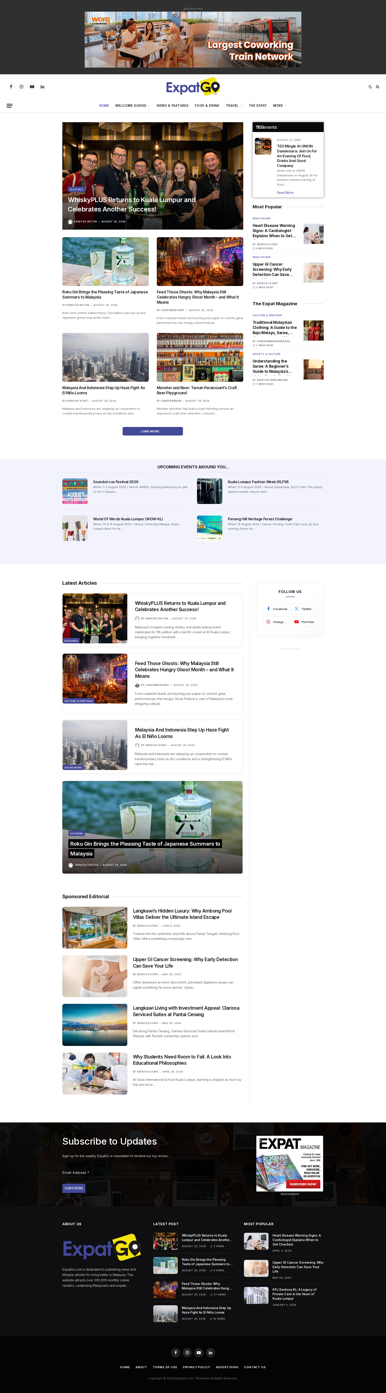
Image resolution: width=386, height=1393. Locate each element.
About (141, 1367)
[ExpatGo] (193, 86)
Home (104, 105)
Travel (232, 105)
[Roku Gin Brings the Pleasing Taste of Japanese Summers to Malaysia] (105, 261)
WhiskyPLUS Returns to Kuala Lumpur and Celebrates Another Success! (131, 204)
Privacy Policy (196, 1367)
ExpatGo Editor (85, 221)
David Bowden (171, 400)
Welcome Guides (131, 105)
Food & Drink (207, 105)
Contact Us (255, 1367)
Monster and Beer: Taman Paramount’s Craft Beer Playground (197, 390)
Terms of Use (165, 1367)
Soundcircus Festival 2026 (115, 482)
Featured (76, 189)
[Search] (377, 87)
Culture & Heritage (267, 315)
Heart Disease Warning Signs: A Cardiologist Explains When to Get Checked (274, 231)
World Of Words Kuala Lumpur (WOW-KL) (128, 519)
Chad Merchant (173, 310)
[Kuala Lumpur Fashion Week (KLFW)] (209, 491)
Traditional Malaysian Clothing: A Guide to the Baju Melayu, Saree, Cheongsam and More (275, 327)
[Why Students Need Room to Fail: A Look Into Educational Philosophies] (94, 1073)
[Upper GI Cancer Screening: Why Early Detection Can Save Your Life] (314, 272)
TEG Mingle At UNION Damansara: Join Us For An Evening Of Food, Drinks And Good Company (297, 156)
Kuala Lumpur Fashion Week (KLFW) (258, 482)
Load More (150, 431)
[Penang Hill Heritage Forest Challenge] (209, 528)
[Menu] (10, 106)
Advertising (227, 1367)
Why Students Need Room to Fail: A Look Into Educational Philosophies (182, 1060)
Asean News (73, 767)
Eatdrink (76, 833)
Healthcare (262, 218)
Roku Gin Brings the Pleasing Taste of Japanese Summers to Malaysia (105, 294)
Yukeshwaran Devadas (273, 341)
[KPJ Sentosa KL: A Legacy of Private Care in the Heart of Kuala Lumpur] (256, 1295)
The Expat (258, 105)
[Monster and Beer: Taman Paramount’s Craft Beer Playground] (200, 357)
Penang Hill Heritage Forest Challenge (260, 519)
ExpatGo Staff (77, 400)
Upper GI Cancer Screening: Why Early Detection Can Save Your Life (272, 269)
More (278, 105)
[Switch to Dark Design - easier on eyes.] (370, 86)
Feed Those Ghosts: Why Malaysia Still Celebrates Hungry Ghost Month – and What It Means (198, 297)
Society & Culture (267, 354)
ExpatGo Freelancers (272, 380)
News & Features (173, 105)
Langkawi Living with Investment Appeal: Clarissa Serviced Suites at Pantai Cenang (186, 1011)
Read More (285, 192)
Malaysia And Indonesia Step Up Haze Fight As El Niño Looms (103, 390)
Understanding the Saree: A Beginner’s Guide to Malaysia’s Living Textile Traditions (275, 366)
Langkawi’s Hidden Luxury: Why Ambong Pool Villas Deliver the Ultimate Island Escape (182, 914)
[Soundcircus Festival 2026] (75, 491)
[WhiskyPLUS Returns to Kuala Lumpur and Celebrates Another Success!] (152, 176)
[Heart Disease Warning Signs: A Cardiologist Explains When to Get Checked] (314, 234)
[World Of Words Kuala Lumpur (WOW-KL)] (75, 528)
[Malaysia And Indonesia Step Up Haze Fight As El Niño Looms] (105, 357)
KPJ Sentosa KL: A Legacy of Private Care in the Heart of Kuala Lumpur (294, 1294)
